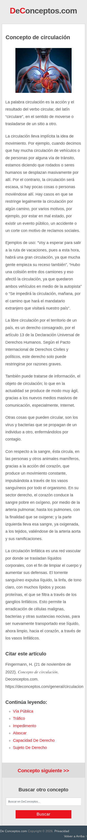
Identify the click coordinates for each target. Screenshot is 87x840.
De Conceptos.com (13, 831)
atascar (20, 733)
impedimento (24, 726)
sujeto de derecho (30, 747)
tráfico (19, 718)
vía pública (23, 711)
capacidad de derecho (34, 740)
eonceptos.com (43, 10)
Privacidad (61, 831)
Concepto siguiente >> (43, 770)
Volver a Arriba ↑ (75, 836)
